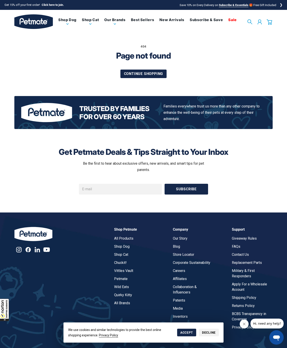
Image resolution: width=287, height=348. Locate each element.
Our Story (180, 238)
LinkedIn (37, 250)
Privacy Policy (108, 335)
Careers (179, 271)
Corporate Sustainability (191, 262)
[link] (67, 23)
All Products (123, 238)
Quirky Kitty (123, 295)
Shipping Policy (244, 297)
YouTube (46, 250)
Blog (176, 246)
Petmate (121, 279)
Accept (186, 332)
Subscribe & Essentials (233, 5)
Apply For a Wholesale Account (249, 287)
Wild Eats (121, 287)
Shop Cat (121, 254)
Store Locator (183, 254)
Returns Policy (243, 306)
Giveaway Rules (244, 238)
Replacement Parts (247, 262)
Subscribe (186, 189)
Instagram (19, 250)
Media (178, 308)
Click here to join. (53, 5)
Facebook (28, 250)
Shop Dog (122, 246)
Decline (209, 332)
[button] (4, 310)
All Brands (122, 303)
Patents (179, 300)
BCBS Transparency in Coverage (249, 316)
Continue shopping (143, 74)
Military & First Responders (243, 273)
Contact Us (240, 254)
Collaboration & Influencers (185, 289)
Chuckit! (120, 262)
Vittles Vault (123, 271)
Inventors (180, 316)
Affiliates (180, 279)
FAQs (236, 246)
